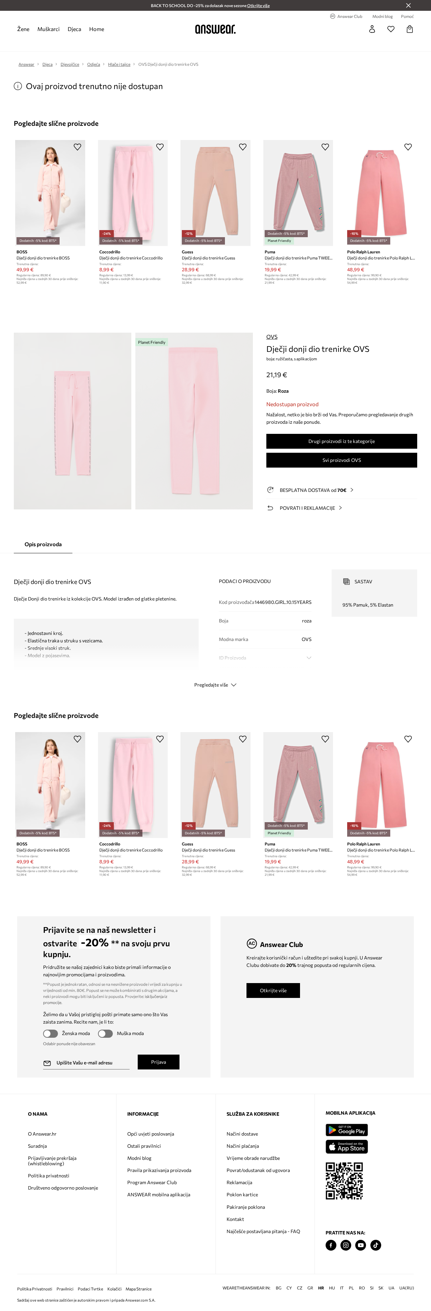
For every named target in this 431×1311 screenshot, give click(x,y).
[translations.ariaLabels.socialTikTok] (376, 1245)
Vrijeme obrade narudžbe (253, 1158)
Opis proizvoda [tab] (43, 544)
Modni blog (139, 1158)
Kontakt (235, 1219)
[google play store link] (347, 1130)
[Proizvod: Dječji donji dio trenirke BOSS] (50, 193)
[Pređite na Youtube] (360, 1245)
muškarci (48, 29)
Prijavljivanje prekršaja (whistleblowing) (52, 1160)
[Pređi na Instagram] (345, 1245)
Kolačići (114, 1289)
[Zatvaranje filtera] (408, 5)
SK (381, 1288)
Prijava (158, 1062)
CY (289, 1288)
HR (321, 1288)
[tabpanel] (215, 622)
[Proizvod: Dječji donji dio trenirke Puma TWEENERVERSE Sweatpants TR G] (298, 193)
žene (23, 29)
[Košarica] (410, 29)
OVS (271, 336)
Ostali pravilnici (144, 1146)
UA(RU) (406, 1288)
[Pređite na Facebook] (331, 1245)
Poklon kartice (242, 1194)
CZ (299, 1288)
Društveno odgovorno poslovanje (63, 1188)
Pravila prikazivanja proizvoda (159, 1170)
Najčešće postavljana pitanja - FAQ (263, 1231)
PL (351, 1288)
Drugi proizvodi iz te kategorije (341, 441)
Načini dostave (242, 1134)
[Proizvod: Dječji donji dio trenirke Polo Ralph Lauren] (381, 193)
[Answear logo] (215, 29)
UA (391, 1288)
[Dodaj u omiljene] (77, 147)
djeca (74, 29)
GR (310, 1288)
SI (371, 1288)
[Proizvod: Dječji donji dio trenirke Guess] (215, 193)
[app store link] (347, 1146)
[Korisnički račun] (372, 29)
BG (278, 1288)
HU (332, 1288)
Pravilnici (65, 1289)
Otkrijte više (273, 990)
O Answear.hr (42, 1134)
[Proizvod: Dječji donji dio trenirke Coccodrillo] (133, 193)
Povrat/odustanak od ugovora (258, 1170)
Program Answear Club (152, 1182)
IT (342, 1288)
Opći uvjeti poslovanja (150, 1134)
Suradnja (37, 1146)
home (96, 29)
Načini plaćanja (243, 1146)
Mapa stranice (139, 1289)
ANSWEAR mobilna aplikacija (158, 1194)
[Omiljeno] (391, 29)
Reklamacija (239, 1182)
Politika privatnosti (48, 1175)
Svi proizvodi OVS (342, 460)
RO (362, 1288)
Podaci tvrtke (90, 1289)
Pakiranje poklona (246, 1207)
